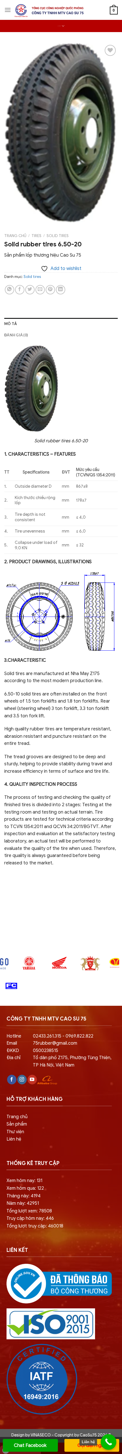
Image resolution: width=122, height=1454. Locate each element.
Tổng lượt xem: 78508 (29, 1211)
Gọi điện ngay (91, 1445)
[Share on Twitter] (30, 289)
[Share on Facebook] (19, 289)
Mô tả (10, 323)
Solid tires (58, 235)
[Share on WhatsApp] (9, 289)
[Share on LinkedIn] (60, 289)
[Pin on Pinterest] (50, 289)
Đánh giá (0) (16, 335)
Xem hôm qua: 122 (25, 1188)
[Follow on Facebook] (11, 1079)
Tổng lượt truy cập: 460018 (35, 1226)
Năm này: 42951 (23, 1203)
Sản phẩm (17, 1124)
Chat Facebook (30, 1445)
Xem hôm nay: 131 (24, 1180)
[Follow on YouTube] (32, 1079)
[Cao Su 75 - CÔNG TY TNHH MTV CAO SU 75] (48, 10)
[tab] (61, 323)
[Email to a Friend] (40, 289)
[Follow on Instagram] (22, 1079)
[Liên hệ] (108, 1442)
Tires (36, 235)
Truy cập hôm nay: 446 (30, 1218)
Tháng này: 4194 (24, 1196)
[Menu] (7, 10)
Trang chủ (15, 235)
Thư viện (15, 1132)
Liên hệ (14, 1139)
